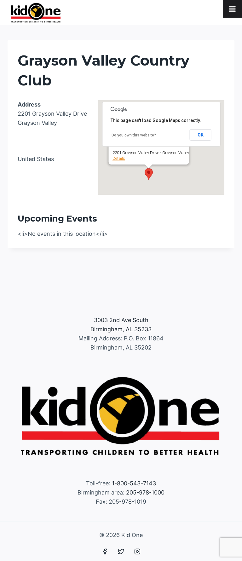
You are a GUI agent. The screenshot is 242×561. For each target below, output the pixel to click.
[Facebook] (105, 551)
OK (201, 134)
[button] (149, 174)
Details (118, 158)
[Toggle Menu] (232, 9)
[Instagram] (137, 551)
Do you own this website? (134, 135)
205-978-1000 (145, 492)
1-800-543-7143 (134, 483)
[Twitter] (121, 551)
